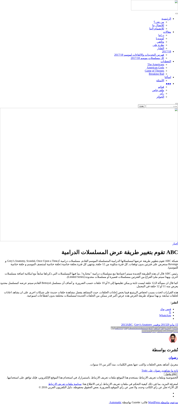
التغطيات (166, 61)
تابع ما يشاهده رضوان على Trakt (159, 370)
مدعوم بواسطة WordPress (163, 402)
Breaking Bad (156, 73)
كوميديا (160, 38)
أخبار (175, 243)
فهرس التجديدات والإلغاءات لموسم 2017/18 (139, 54)
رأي (162, 93)
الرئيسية (166, 18)
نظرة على (158, 45)
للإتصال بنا (158, 25)
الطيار (160, 48)
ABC (130, 324)
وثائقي (160, 41)
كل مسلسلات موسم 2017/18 (147, 58)
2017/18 (166, 51)
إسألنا (168, 77)
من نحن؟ (159, 21)
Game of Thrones (154, 70)
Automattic (115, 402)
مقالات (167, 31)
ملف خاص (158, 90)
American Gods (155, 67)
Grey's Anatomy (143, 324)
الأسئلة (160, 80)
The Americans (155, 64)
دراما (161, 35)
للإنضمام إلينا (156, 28)
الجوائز (160, 96)
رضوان (173, 357)
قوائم (161, 86)
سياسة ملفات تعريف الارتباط (65, 383)
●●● (168, 83)
